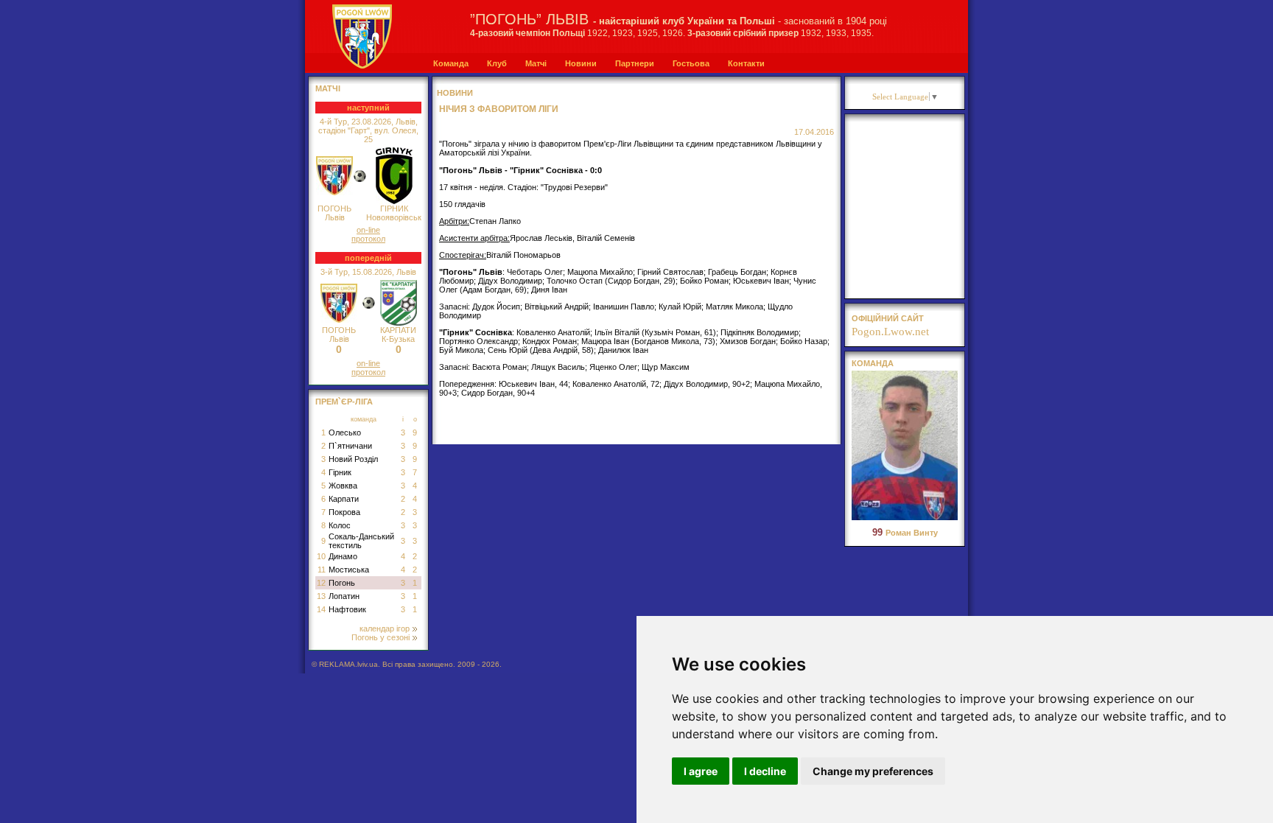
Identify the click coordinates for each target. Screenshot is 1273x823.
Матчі (536, 63)
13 (321, 596)
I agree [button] (701, 771)
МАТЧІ (327, 88)
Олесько (345, 432)
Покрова (344, 512)
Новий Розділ (353, 459)
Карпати (344, 498)
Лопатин (344, 596)
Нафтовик (347, 609)
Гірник (340, 472)
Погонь (342, 582)
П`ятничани (350, 445)
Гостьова (691, 63)
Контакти (746, 63)
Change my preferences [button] (873, 771)
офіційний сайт (888, 318)
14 (321, 609)
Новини (581, 63)
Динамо (343, 556)
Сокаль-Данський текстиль (361, 541)
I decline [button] (765, 771)
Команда (451, 63)
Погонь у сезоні (380, 637)
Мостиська (349, 569)
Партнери (634, 63)
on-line (368, 229)
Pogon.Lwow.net (890, 331)
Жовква (343, 485)
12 (321, 582)
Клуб (497, 63)
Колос (340, 525)
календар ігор (385, 628)
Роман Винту (905, 532)
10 (321, 556)
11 (322, 569)
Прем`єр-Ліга (344, 401)
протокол (368, 238)
